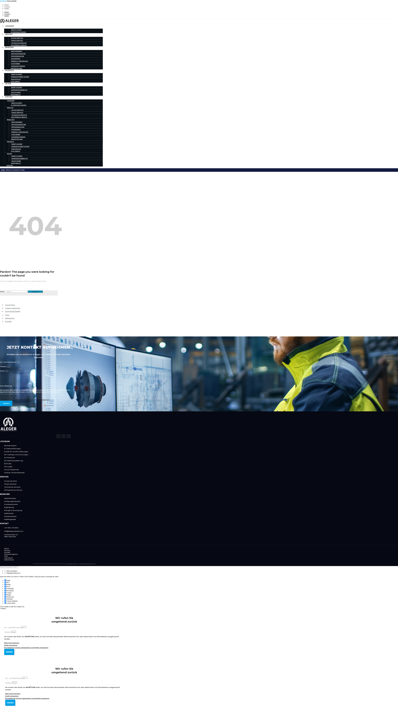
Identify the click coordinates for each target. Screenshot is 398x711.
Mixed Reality (16, 95)
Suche (2, 291)
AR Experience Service (19, 45)
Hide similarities (11, 571)
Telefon (3, 367)
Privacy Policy (72, 563)
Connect (7, 6)
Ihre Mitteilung (6, 386)
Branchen (9, 47)
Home (3, 170)
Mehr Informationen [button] (8, 396)
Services (8, 34)
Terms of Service (86, 563)
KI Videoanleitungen (18, 32)
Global (6, 5)
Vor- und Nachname (12, 628)
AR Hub (8, 83)
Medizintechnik (16, 68)
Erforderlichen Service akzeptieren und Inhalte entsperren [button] (24, 400)
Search (35, 291)
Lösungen (9, 26)
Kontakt (9, 97)
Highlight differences (13, 573)
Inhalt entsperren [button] (7, 398)
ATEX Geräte (15, 81)
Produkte (9, 70)
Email (2, 371)
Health (6, 8)
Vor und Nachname (8, 362)
